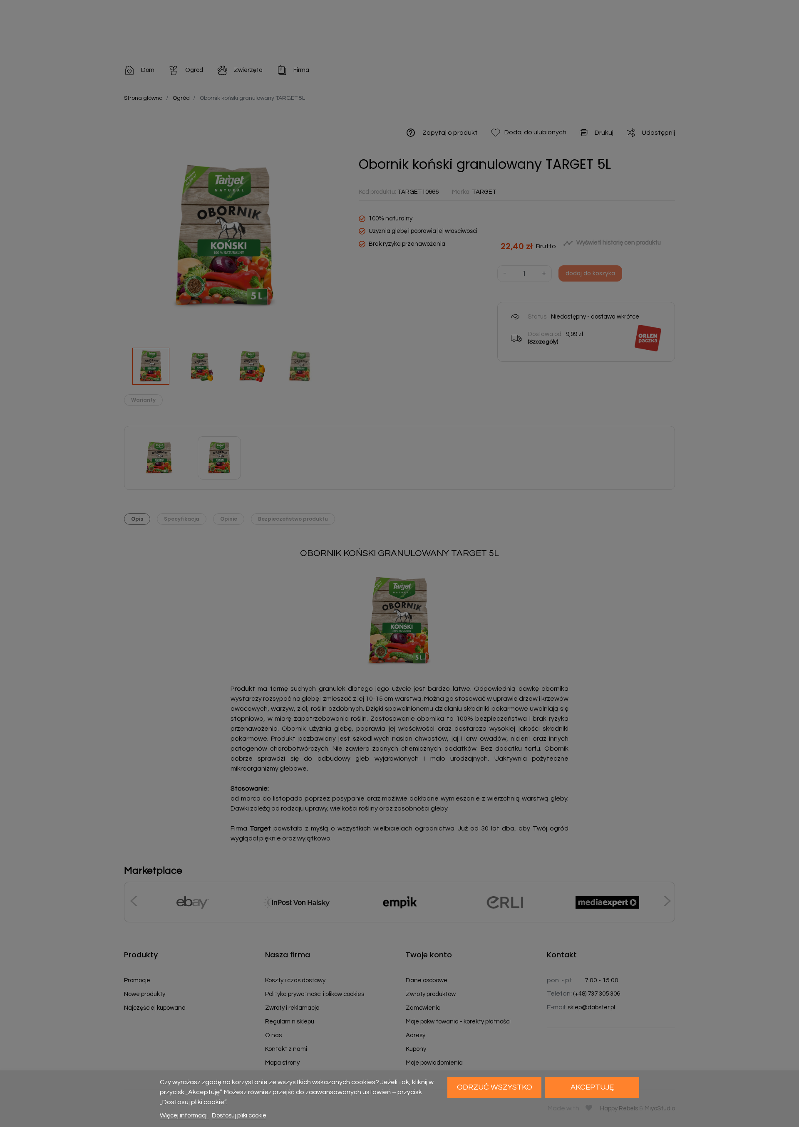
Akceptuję (592, 1087)
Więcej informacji (184, 1115)
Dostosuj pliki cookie (239, 1115)
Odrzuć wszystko (494, 1087)
